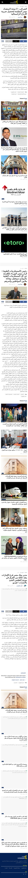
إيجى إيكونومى (19, 585)
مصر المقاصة (14, 94)
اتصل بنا (6, 868)
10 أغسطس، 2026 (23, 179)
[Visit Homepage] (14, 2)
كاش (2, 473)
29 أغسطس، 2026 (23, 427)
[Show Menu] (25, 2)
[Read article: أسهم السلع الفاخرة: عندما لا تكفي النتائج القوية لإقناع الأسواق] (14, 243)
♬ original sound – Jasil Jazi (19, 680)
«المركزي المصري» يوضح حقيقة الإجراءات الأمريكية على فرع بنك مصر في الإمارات (16, 477)
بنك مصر (15, 682)
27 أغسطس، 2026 (23, 533)
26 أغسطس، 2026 (23, 561)
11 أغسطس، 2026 (23, 820)
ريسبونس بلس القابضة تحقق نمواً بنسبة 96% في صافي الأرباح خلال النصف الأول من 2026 (14, 228)
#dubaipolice (19, 677)
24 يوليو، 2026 (24, 257)
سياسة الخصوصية (17, 868)
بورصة (18, 6)
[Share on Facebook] (23, 41)
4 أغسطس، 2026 (23, 205)
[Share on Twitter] (16, 41)
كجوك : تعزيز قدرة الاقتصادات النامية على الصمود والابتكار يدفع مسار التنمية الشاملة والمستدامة (14, 791)
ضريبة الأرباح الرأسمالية (22, 94)
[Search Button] (2, 2)
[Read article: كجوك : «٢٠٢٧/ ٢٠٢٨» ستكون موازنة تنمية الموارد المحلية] (14, 439)
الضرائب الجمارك (21, 92)
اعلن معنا (10, 868)
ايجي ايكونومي (13, 92)
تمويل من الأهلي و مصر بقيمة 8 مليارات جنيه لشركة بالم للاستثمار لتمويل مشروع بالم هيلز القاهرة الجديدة (15, 738)
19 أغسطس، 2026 (23, 125)
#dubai (24, 677)
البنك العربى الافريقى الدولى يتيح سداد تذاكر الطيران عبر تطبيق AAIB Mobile (16, 817)
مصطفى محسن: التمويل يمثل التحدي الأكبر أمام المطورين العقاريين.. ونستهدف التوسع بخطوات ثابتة (15, 530)
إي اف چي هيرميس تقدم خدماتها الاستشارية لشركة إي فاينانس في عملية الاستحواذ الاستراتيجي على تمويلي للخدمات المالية (14, 149)
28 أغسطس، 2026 (23, 479)
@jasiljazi (23, 673)
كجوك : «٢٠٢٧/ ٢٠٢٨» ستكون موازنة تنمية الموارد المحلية (14, 451)
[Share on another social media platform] (8, 41)
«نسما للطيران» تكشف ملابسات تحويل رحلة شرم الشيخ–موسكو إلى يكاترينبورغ (14, 503)
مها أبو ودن (20, 17)
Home (26, 6)
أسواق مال (22, 6)
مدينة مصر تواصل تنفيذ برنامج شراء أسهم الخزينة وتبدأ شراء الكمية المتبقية (14, 202)
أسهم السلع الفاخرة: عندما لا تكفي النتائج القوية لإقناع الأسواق (15, 255)
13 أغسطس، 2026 (23, 153)
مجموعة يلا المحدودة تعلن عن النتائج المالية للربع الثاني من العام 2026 (15, 765)
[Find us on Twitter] (23, 874)
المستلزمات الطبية (9, 394)
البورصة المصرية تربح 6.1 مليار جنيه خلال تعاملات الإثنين (14, 176)
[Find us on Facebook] (25, 874)
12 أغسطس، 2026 (23, 794)
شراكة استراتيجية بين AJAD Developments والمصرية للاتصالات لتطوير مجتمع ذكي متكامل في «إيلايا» (14, 558)
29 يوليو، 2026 (24, 231)
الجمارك (22, 394)
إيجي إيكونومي (23, 868)
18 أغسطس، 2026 (23, 767)
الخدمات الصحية (16, 394)
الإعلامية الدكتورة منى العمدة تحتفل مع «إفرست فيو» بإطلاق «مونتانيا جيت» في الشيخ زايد (15, 424)
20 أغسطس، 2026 (23, 741)
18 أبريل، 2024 (12, 17)
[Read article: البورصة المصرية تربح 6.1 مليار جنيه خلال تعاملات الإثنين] (14, 164)
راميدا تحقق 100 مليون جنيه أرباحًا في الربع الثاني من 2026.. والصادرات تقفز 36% (14, 122)
